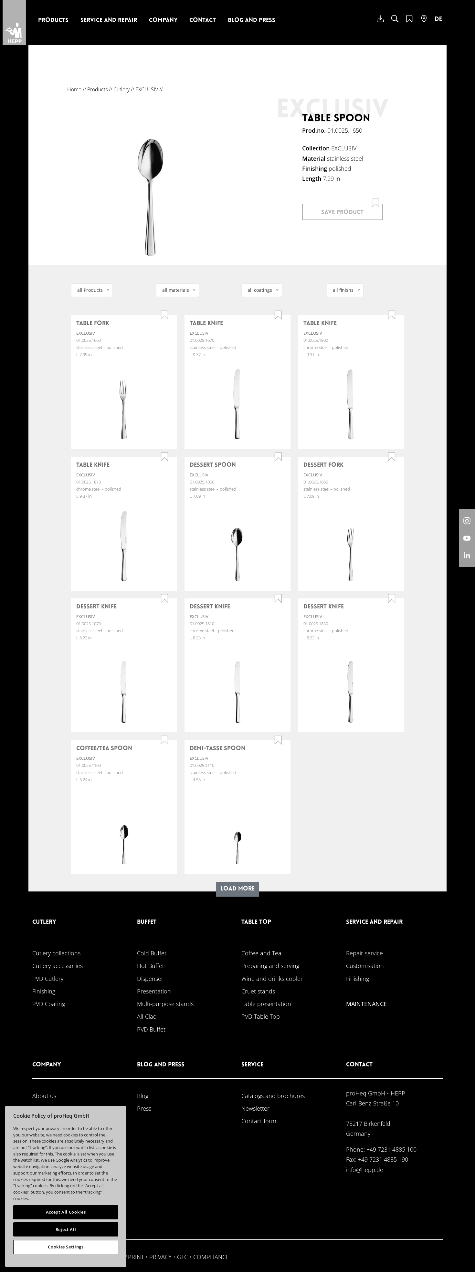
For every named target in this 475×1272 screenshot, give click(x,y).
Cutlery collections (56, 953)
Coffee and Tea (261, 953)
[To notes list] (409, 23)
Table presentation (266, 1004)
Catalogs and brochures (273, 1096)
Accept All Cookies (66, 1212)
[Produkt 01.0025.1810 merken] (278, 598)
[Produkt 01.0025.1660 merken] (164, 315)
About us (44, 1096)
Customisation (365, 966)
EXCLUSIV (146, 89)
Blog (142, 1096)
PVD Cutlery (47, 978)
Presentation (154, 991)
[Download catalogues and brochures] (380, 23)
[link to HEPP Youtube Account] (467, 537)
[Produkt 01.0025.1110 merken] (278, 740)
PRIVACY (160, 1257)
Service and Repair (108, 20)
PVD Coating (48, 1004)
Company (163, 20)
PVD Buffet (151, 1029)
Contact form (258, 1121)
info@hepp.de (364, 1169)
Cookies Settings (66, 1247)
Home (74, 89)
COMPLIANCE (211, 1257)
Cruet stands (258, 991)
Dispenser (150, 978)
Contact (202, 20)
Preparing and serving (270, 966)
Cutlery (121, 89)
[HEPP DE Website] (438, 23)
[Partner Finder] (423, 23)
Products (53, 20)
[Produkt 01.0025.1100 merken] (164, 740)
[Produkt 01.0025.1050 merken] (278, 456)
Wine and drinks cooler (272, 978)
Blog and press (251, 20)
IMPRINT (132, 1257)
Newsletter (255, 1108)
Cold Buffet (151, 953)
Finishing (43, 991)
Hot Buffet (150, 966)
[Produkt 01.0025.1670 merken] (278, 315)
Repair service (364, 953)
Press (144, 1108)
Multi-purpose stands (165, 1004)
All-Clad (147, 1016)
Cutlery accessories (57, 966)
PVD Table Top (260, 1016)
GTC (182, 1257)
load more (237, 889)
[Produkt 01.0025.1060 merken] (391, 456)
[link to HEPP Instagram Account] (467, 520)
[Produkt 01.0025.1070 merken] (164, 598)
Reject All (66, 1229)
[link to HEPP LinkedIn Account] (467, 555)
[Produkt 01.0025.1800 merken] (391, 315)
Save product (342, 212)
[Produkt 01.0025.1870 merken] (164, 456)
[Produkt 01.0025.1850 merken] (391, 598)
